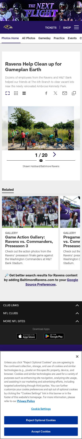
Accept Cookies (41, 431)
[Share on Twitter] (56, 95)
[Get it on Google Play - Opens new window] (54, 338)
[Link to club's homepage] (8, 25)
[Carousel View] (8, 93)
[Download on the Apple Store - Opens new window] (27, 336)
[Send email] (65, 95)
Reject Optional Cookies (41, 420)
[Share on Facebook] (46, 95)
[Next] (54, 154)
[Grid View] (16, 93)
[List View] (24, 93)
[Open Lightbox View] (41, 139)
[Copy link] (74, 93)
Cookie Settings (41, 408)
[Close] (77, 356)
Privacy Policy (26, 401)
